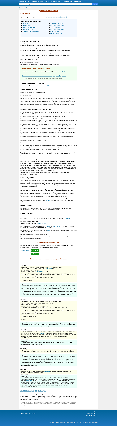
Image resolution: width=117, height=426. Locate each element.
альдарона (47, 371)
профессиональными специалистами (47, 262)
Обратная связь (93, 417)
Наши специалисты (92, 413)
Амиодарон (29, 380)
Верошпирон (42, 71)
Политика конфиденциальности (28, 413)
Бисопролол (49, 268)
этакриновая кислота (57, 226)
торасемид (42, 333)
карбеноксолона (42, 223)
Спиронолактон (24, 85)
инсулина (48, 200)
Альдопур (62, 71)
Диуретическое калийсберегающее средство (48, 85)
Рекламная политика (91, 415)
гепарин (49, 230)
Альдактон (56, 71)
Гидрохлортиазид (39, 271)
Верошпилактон (26, 71)
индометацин (33, 236)
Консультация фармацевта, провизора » (33, 391)
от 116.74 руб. (34, 250)
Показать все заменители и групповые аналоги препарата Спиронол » (44, 76)
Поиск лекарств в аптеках (38, 405)
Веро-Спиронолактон (27, 73)
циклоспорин (40, 236)
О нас (95, 411)
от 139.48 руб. (34, 253)
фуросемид (48, 226)
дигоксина (68, 218)
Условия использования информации (29, 411)
